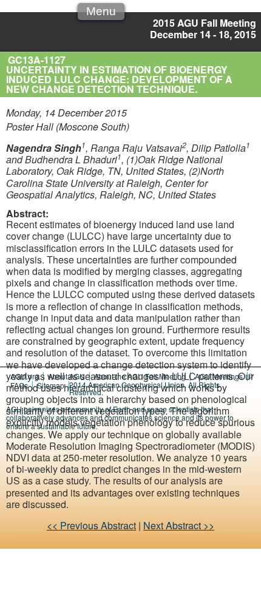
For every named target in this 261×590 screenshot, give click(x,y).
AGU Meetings (219, 376)
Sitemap (50, 385)
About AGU (66, 376)
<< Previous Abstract (91, 525)
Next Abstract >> (178, 525)
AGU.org (24, 376)
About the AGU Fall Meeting (140, 376)
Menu (101, 11)
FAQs (19, 385)
